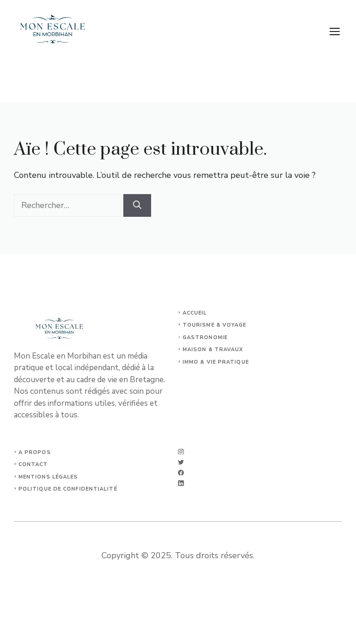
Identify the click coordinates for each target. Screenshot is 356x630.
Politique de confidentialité (68, 488)
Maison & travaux (213, 349)
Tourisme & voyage (215, 324)
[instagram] (181, 452)
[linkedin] (181, 483)
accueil (195, 312)
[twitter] (181, 462)
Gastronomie (205, 337)
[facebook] (181, 473)
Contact (33, 464)
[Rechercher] (137, 205)
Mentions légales (48, 476)
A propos (35, 452)
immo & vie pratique (216, 362)
